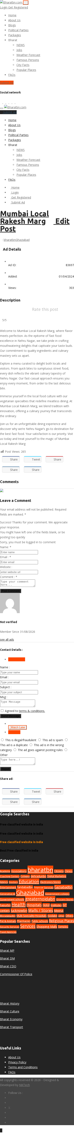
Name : (5, 667)
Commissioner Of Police (16, 974)
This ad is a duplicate (14, 745)
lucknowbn (19, 910)
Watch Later (18, 727)
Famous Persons (27, 60)
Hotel (46, 905)
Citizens (59, 871)
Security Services (9, 926)
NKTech (24, 1085)
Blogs (12, 25)
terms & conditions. (32, 711)
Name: (5, 547)
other (61, 915)
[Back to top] (1, 1130)
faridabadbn (25, 887)
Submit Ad (7, 83)
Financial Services (43, 887)
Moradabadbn (8, 915)
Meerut (59, 911)
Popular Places (26, 70)
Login (4, 7)
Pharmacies (24, 921)
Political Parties (18, 30)
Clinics (69, 871)
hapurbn (5, 905)
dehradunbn (38, 876)
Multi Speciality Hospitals (31, 916)
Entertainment (8, 887)
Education (29, 881)
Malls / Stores (40, 910)
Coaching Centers (10, 876)
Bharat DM (7, 958)
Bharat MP (7, 950)
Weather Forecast (28, 55)
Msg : (3, 697)
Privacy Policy (17, 1062)
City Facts (22, 65)
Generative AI (7, 893)
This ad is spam (52, 740)
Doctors (13, 882)
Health (19, 904)
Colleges (25, 876)
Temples (63, 926)
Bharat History (9, 1003)
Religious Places (61, 921)
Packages (14, 35)
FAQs (11, 75)
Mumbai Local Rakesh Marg (24, 217)
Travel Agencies (8, 932)
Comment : (8, 577)
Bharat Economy (11, 1019)
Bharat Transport (11, 1027)
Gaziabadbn (63, 887)
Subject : (5, 687)
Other (4, 755)
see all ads (7, 639)
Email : (5, 557)
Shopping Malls (46, 926)
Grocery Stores (65, 899)
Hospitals (34, 904)
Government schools (12, 899)
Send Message (11, 716)
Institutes (56, 905)
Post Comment (11, 590)
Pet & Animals (8, 921)
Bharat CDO (8, 966)
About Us (14, 20)
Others (69, 916)
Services (28, 926)
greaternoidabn (40, 899)
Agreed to (25, 711)
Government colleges (57, 893)
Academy (5, 871)
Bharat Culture (9, 1011)
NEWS (20, 45)
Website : (6, 567)
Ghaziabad (23, 240)
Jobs (19, 50)
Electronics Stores (50, 882)
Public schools (39, 921)
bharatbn (10, 240)
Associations (19, 871)
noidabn (52, 916)
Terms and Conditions (23, 1067)
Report (5, 768)
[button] (19, 40)
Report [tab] (15, 732)
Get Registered (18, 7)
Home (12, 15)
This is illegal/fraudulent (20, 740)
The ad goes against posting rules (40, 750)
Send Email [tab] (17, 659)
